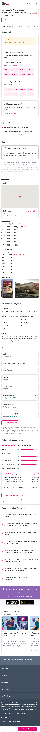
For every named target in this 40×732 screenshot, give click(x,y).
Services (36, 26)
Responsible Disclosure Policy (25, 714)
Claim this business (10, 113)
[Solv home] (5, 3)
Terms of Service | (13, 714)
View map (14, 65)
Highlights (10, 26)
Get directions (32, 211)
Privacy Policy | (5, 714)
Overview (19, 26)
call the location (18, 341)
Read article (7, 651)
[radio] (7, 70)
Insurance (28, 26)
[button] (7, 288)
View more (22, 156)
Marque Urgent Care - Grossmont (15, 82)
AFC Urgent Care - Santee (13, 62)
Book (3, 26)
